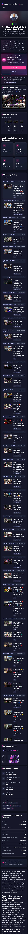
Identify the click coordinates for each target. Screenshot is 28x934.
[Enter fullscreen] (24, 107)
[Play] (4, 107)
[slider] (11, 107)
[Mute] (13, 107)
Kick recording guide (11, 82)
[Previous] (3, 126)
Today (4, 750)
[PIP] (21, 107)
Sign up (14, 67)
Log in (14, 71)
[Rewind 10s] (7, 107)
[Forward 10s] (9, 107)
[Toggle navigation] (4, 7)
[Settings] (19, 107)
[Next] (24, 126)
